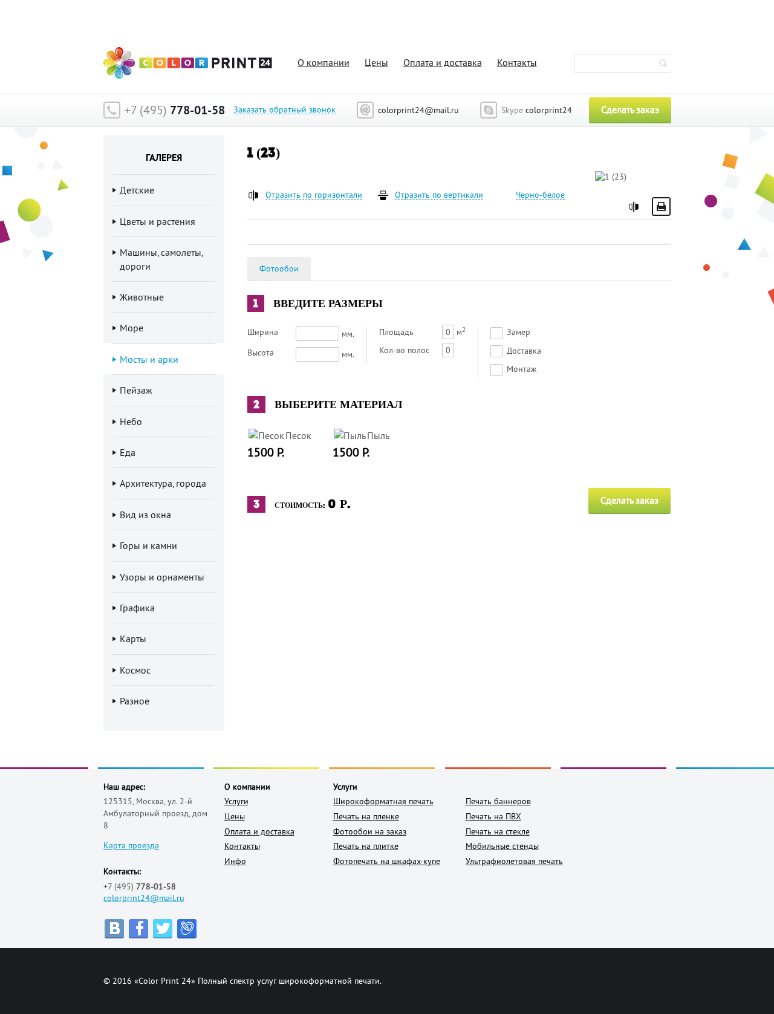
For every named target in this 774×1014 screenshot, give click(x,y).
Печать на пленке (366, 816)
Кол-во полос (404, 350)
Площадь (396, 332)
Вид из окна (145, 515)
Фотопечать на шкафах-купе (386, 861)
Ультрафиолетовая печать (514, 861)
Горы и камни (148, 545)
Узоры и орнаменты (162, 577)
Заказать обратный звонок (284, 109)
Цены (376, 62)
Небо (131, 421)
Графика (137, 608)
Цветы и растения (157, 221)
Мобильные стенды (502, 845)
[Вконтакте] (114, 928)
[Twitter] (162, 928)
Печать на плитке (365, 845)
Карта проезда (131, 845)
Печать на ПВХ (493, 816)
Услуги (236, 801)
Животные (142, 297)
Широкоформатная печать (383, 801)
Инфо (235, 861)
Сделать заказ (630, 109)
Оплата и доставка (442, 62)
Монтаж (521, 368)
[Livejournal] (187, 928)
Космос (135, 670)
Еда (127, 452)
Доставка (524, 350)
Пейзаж (136, 390)
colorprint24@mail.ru (143, 897)
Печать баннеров (498, 801)
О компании (324, 62)
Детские (137, 190)
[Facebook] (138, 928)
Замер (518, 332)
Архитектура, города (163, 483)
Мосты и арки (149, 359)
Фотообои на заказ (369, 831)
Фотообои (279, 268)
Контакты (517, 62)
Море (131, 328)
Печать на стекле (498, 831)
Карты (133, 638)
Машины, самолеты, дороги (161, 258)
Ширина (262, 332)
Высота (260, 352)
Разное (134, 701)
